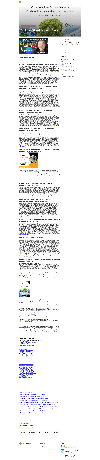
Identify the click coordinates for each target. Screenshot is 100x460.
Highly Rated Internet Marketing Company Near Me (70, 42)
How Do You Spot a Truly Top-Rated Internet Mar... (70, 44)
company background (25, 234)
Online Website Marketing (24, 60)
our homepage (53, 256)
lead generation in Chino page (39, 216)
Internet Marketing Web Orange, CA (25, 351)
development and (22, 227)
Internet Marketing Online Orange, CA (26, 355)
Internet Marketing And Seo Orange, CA (26, 350)
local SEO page (41, 310)
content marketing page (51, 325)
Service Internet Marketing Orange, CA (26, 367)
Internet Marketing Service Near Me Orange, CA (27, 356)
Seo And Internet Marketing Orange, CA (26, 357)
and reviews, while (26, 278)
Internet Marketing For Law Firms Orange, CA (27, 359)
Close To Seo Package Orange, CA (25, 386)
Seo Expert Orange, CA (23, 349)
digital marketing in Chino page (24, 275)
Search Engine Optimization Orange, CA (26, 364)
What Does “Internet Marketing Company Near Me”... (71, 43)
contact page (33, 314)
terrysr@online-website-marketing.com (29, 342)
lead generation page (28, 321)
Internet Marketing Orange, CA (24, 375)
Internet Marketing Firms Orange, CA (25, 354)
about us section (32, 317)
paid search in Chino (51, 196)
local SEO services (46, 279)
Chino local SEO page (48, 181)
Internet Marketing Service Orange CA (69, 76)
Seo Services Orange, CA (23, 376)
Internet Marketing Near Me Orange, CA (26, 365)
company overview (56, 125)
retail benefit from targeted (42, 324)
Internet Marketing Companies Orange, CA (26, 345)
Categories (78, 1)
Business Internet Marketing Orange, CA (26, 371)
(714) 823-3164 (23, 59)
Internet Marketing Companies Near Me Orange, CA (28, 358)
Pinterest (48, 432)
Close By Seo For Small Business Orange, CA (27, 384)
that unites (57, 77)
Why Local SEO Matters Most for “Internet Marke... (70, 46)
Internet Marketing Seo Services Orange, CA (27, 366)
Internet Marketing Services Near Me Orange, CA (28, 352)
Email (57, 432)
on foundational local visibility (43, 189)
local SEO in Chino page (27, 107)
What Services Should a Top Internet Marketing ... (70, 45)
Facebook (33, 432)
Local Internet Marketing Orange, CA (25, 363)
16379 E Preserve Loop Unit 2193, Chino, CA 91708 (44, 331)
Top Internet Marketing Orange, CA (25, 353)
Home (73, 1)
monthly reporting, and (50, 253)
